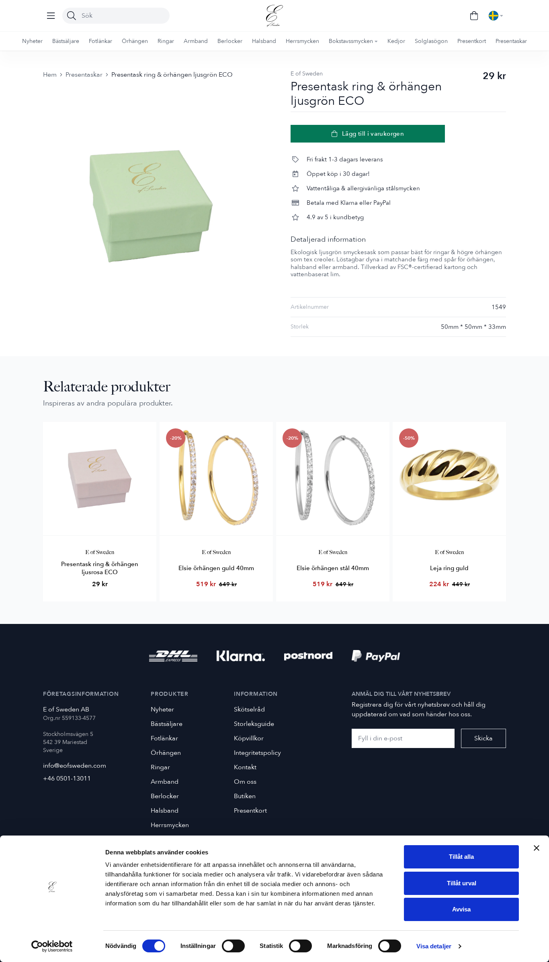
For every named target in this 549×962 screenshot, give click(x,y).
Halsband (164, 810)
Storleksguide (254, 723)
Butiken (245, 796)
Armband (164, 781)
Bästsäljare (166, 723)
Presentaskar (84, 74)
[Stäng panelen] (536, 848)
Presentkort (250, 810)
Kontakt (245, 767)
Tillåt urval (461, 883)
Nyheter (162, 709)
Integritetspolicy (257, 752)
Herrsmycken (170, 825)
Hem (50, 74)
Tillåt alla (461, 856)
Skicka (483, 738)
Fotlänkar (164, 738)
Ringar (160, 767)
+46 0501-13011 (67, 778)
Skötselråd (249, 709)
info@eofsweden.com (74, 765)
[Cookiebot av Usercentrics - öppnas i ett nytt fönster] (52, 946)
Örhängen (166, 752)
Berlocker (165, 796)
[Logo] (274, 16)
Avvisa (461, 909)
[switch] (233, 946)
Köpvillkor (249, 738)
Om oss (245, 781)
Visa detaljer (433, 946)
